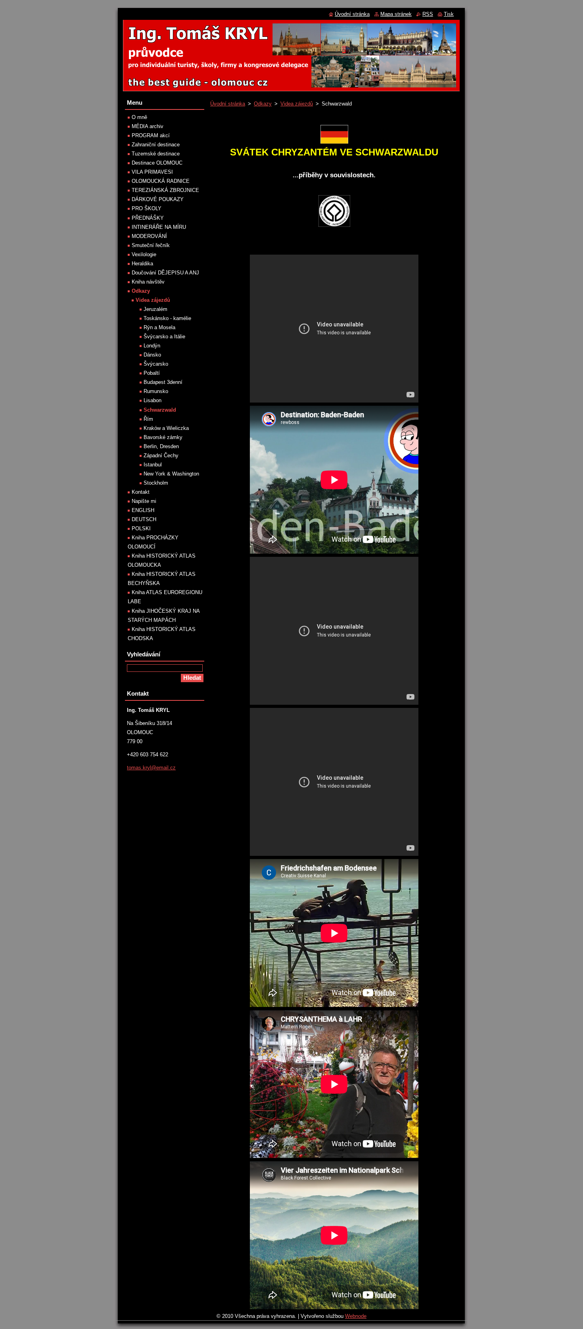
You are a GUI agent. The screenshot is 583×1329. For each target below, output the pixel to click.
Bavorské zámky (163, 437)
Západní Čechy (161, 455)
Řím (148, 419)
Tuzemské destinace (156, 154)
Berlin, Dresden (161, 446)
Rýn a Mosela (159, 327)
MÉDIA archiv (147, 126)
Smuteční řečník (151, 245)
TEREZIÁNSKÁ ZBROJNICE (165, 190)
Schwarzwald (160, 410)
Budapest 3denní (163, 382)
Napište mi (144, 501)
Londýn (152, 346)
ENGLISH (143, 510)
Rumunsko (156, 391)
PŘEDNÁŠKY (148, 218)
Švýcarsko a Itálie (164, 336)
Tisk (449, 14)
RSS (427, 14)
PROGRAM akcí (151, 135)
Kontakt (141, 492)
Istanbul (153, 465)
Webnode (355, 1316)
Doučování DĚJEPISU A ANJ (165, 273)
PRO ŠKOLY (146, 208)
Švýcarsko (156, 364)
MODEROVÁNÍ (149, 236)
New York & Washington (171, 474)
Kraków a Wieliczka (166, 428)
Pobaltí (152, 373)
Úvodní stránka (227, 104)
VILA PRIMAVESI (152, 172)
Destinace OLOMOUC (157, 163)
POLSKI (141, 528)
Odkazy (263, 104)
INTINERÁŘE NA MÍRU (159, 227)
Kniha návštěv (148, 282)
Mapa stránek (396, 14)
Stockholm (156, 483)
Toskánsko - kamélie (167, 318)
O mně (139, 117)
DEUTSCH (144, 519)
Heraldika (142, 264)
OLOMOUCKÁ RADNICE (161, 181)
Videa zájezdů (296, 104)
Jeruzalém (155, 309)
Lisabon (152, 400)
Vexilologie (144, 254)
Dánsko (152, 355)
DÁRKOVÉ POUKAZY (158, 199)
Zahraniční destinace (156, 145)
